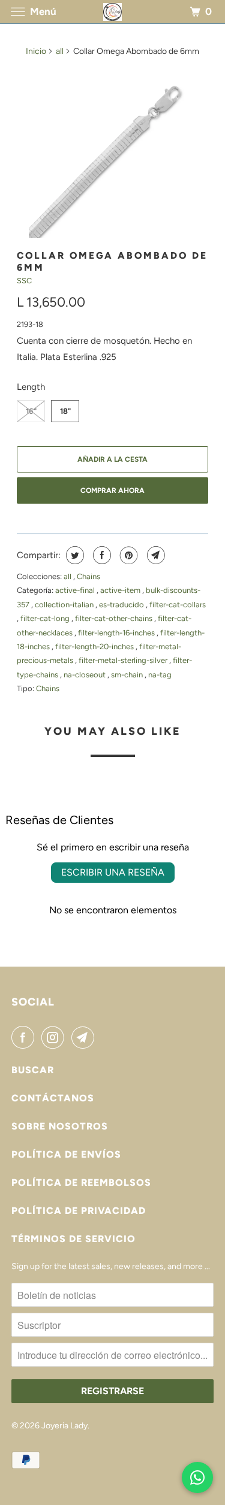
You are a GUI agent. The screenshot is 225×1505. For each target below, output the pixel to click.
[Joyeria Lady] (112, 11)
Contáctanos (52, 1098)
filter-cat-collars (177, 604)
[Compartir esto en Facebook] (100, 555)
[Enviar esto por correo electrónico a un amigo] (154, 555)
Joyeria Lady (64, 1426)
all (60, 51)
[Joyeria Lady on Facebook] (25, 1037)
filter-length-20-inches (95, 646)
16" (31, 411)
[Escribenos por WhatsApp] (197, 1477)
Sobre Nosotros (59, 1126)
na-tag (160, 674)
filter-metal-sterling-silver (124, 660)
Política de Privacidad (78, 1210)
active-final (76, 590)
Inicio (36, 51)
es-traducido (122, 604)
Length (31, 386)
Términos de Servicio (73, 1238)
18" (65, 411)
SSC (24, 280)
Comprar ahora (112, 490)
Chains (88, 576)
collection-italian (65, 604)
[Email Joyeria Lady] (85, 1037)
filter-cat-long (45, 618)
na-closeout (85, 674)
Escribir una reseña (112, 872)
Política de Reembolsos (81, 1182)
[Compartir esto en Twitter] (73, 555)
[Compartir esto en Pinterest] (127, 555)
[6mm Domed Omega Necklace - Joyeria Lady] (112, 154)
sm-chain (128, 674)
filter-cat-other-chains (114, 618)
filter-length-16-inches (117, 632)
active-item (121, 590)
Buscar (32, 1070)
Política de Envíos (66, 1154)
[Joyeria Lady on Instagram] (55, 1037)
